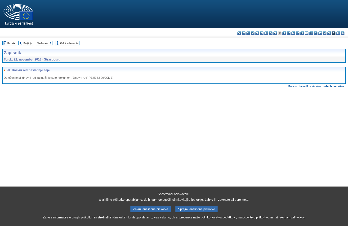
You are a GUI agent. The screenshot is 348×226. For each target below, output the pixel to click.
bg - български (239, 33)
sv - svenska (342, 33)
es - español (243, 33)
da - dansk (252, 33)
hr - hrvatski (284, 33)
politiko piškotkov (257, 217)
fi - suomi (338, 33)
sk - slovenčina (329, 33)
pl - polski (315, 33)
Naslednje (42, 43)
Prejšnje (27, 43)
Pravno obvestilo (298, 86)
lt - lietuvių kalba (297, 33)
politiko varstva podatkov (218, 217)
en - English (270, 33)
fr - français (275, 33)
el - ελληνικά (266, 33)
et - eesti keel (261, 33)
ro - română (324, 33)
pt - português (320, 33)
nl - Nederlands (311, 33)
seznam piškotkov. (292, 217)
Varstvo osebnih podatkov (328, 86)
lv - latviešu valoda (293, 33)
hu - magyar (302, 33)
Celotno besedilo (69, 43)
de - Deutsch (257, 33)
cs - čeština (248, 33)
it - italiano (288, 33)
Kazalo (11, 43)
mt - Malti (306, 33)
